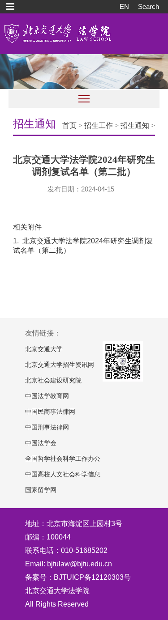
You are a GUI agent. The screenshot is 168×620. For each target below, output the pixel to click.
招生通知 (135, 125)
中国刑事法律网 (47, 427)
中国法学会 (40, 443)
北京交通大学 (44, 349)
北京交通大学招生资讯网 (59, 364)
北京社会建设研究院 (53, 380)
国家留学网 (40, 490)
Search (148, 6)
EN (124, 6)
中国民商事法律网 (50, 411)
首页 (69, 125)
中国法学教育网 (47, 396)
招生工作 (98, 125)
